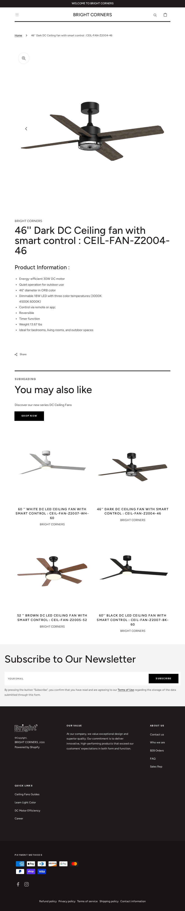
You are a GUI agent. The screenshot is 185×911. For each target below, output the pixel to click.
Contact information (133, 901)
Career (19, 818)
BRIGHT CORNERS (26, 742)
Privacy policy (66, 901)
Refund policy (48, 901)
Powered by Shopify (27, 747)
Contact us (157, 734)
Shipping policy (108, 901)
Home (18, 35)
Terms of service (87, 901)
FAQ (152, 758)
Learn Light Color (25, 802)
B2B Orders (157, 750)
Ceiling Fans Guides (27, 794)
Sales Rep (156, 766)
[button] (17, 15)
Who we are (157, 742)
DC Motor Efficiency (27, 810)
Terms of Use (126, 689)
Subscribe (163, 678)
